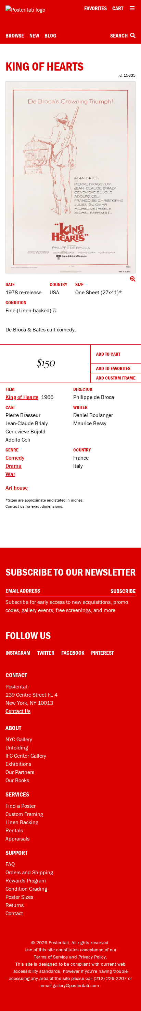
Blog (50, 35)
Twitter (45, 652)
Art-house (16, 487)
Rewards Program (25, 880)
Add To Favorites (113, 368)
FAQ (10, 864)
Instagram (17, 652)
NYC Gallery (18, 739)
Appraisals (17, 838)
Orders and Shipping (29, 872)
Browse (14, 35)
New (34, 35)
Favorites (95, 8)
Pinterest (102, 652)
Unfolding (16, 747)
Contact (14, 913)
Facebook (72, 652)
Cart (117, 8)
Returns (14, 905)
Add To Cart (108, 354)
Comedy (14, 457)
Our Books (17, 780)
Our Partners (19, 772)
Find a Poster (20, 805)
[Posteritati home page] (25, 9)
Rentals (14, 830)
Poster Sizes (19, 896)
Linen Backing (21, 822)
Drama (13, 465)
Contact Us (17, 711)
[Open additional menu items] (132, 8)
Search (119, 35)
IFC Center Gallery (25, 755)
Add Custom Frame (116, 378)
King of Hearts (21, 396)
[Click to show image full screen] (70, 177)
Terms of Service (51, 957)
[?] (54, 310)
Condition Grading (26, 888)
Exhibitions (18, 763)
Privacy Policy (92, 957)
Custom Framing (24, 814)
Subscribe (123, 591)
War (10, 474)
